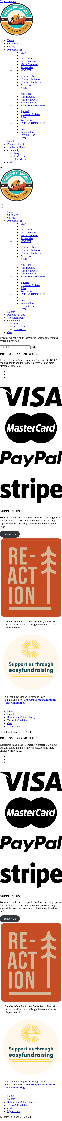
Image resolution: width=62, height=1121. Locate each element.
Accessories (27, 67)
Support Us (10, 534)
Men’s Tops (27, 58)
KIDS (24, 87)
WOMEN (26, 70)
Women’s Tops (28, 76)
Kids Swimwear (29, 99)
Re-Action (19, 156)
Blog (16, 153)
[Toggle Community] (57, 320)
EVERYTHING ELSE (33, 123)
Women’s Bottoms (30, 79)
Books (24, 129)
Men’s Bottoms (28, 61)
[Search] (33, 347)
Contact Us (20, 159)
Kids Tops (26, 93)
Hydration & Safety (31, 114)
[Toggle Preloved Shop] (57, 220)
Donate (11, 141)
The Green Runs (16, 147)
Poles (23, 117)
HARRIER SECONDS (33, 105)
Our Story (12, 43)
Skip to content (8, 1)
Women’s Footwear (31, 82)
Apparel (25, 111)
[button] (24, 49)
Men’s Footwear (29, 64)
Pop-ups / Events (16, 144)
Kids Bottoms (28, 96)
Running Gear (28, 132)
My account (13, 726)
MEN (23, 52)
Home (10, 40)
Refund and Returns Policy (21, 717)
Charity (11, 46)
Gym (23, 137)
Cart (9, 162)
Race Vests (26, 120)
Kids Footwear (28, 102)
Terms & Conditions (17, 720)
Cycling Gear (28, 134)
